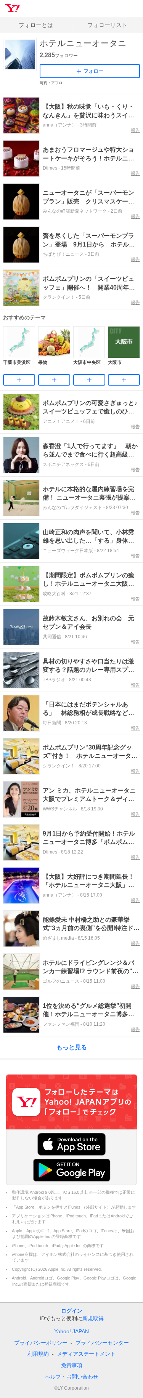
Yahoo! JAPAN (71, 1331)
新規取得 (93, 1318)
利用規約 (38, 1354)
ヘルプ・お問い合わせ (71, 1377)
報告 (135, 130)
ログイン (71, 1311)
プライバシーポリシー (40, 1343)
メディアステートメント (86, 1354)
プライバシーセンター (102, 1343)
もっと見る (71, 1047)
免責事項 (71, 1365)
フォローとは (36, 25)
